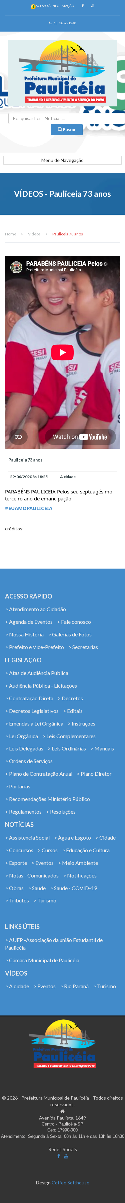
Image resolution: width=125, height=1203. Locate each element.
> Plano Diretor (94, 773)
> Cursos (48, 850)
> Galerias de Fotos (70, 634)
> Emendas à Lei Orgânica (34, 723)
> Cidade (105, 837)
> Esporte (16, 863)
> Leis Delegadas (24, 748)
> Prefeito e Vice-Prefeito (34, 647)
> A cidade (17, 986)
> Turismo (44, 900)
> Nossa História (24, 634)
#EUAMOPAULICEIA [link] (28, 508)
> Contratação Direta (29, 698)
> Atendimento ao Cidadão (35, 609)
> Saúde (37, 888)
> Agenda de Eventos (29, 621)
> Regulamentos (23, 811)
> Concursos (19, 850)
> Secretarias (83, 647)
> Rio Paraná (74, 986)
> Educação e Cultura (86, 850)
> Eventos (42, 863)
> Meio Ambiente (78, 863)
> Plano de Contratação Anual (38, 773)
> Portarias (17, 786)
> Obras (14, 888)
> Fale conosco (74, 621)
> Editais (73, 711)
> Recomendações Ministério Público (47, 799)
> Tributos (17, 900)
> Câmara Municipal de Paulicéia (42, 960)
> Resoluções (61, 811)
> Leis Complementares (69, 736)
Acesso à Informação (55, 6)
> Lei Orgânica (21, 736)
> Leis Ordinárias (67, 748)
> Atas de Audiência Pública (36, 673)
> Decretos (70, 698)
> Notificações (80, 875)
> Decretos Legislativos (32, 711)
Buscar (69, 129)
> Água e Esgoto (72, 837)
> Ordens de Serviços (29, 761)
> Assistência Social (27, 837)
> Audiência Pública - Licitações (41, 685)
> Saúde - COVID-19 (73, 888)
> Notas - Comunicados (32, 875)
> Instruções (81, 723)
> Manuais (102, 748)
